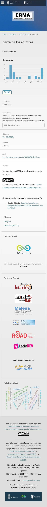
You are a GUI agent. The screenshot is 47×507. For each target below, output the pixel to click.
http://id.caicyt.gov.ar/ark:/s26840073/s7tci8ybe (21, 157)
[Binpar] (23, 322)
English (8, 222)
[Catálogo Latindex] (23, 299)
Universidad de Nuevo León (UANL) (22, 454)
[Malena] (23, 311)
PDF (8, 92)
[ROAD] (23, 334)
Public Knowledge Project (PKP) (22, 451)
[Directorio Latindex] (23, 287)
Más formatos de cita (12, 125)
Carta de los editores (29, 203)
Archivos (13, 34)
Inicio (4, 34)
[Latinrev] (23, 346)
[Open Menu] (2, 2)
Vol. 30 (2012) (24, 34)
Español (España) (12, 226)
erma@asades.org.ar (31, 480)
